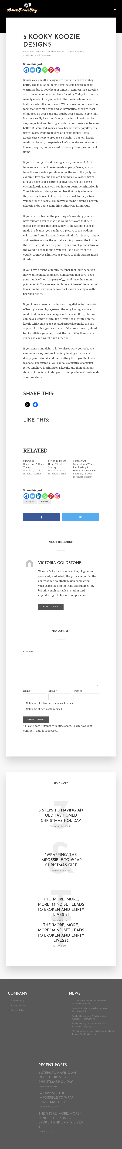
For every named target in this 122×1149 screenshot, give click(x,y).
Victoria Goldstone (35, 51)
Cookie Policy (17, 1001)
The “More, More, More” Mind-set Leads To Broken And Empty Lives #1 (61, 907)
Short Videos (103, 9)
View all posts (50, 607)
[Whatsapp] (45, 70)
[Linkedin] (38, 70)
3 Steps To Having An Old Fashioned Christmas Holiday (61, 816)
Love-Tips (68, 9)
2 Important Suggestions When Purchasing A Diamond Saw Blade (84, 466)
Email (52, 691)
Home (40, 9)
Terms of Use (17, 1010)
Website (78, 691)
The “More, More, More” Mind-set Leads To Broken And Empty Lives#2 (61, 933)
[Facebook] (26, 70)
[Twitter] (32, 70)
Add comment (44, 55)
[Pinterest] (51, 70)
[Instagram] (57, 70)
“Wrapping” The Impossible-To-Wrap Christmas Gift (61, 860)
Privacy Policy (18, 1005)
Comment (28, 651)
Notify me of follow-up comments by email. (50, 703)
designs (30, 501)
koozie (44, 501)
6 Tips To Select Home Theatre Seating (57, 464)
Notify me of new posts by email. (44, 709)
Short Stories (84, 9)
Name (27, 691)
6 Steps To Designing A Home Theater (34, 464)
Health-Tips (53, 9)
